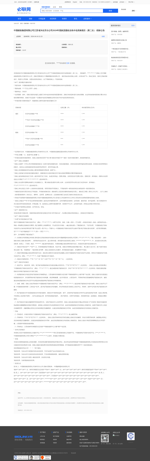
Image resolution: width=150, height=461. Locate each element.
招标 (30, 19)
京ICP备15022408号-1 (43, 453)
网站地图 (82, 436)
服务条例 (69, 443)
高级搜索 (123, 9)
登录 (30, 2)
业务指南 (115, 2)
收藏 (103, 36)
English (75, 2)
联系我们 (42, 439)
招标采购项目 (46, 7)
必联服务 (86, 19)
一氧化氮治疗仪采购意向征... (120, 49)
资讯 (60, 7)
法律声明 (69, 436)
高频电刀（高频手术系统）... (120, 66)
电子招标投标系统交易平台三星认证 (130, 442)
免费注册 (36, 2)
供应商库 (53, 19)
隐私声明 (69, 439)
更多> (133, 25)
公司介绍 (42, 436)
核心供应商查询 (84, 439)
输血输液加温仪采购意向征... (120, 57)
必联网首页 (68, 2)
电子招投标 (56, 436)
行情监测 (42, 19)
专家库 (64, 19)
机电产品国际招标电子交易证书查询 (89, 443)
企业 (54, 7)
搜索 (110, 11)
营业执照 (73, 453)
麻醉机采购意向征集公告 (119, 40)
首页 (19, 19)
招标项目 (26, 23)
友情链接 (42, 443)
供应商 (55, 439)
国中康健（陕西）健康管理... (120, 31)
